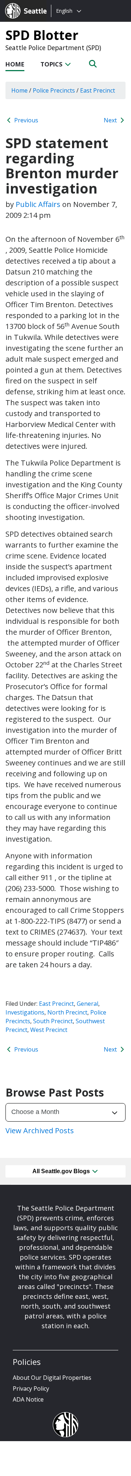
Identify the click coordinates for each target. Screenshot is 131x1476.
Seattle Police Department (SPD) (53, 47)
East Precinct (56, 1004)
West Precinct (48, 1030)
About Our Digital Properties (52, 1378)
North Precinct (67, 1012)
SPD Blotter (41, 35)
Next (111, 120)
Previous (25, 120)
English (64, 10)
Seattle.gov (20, 4)
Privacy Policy (31, 1388)
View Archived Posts (39, 1130)
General (87, 1004)
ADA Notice (28, 1399)
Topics (52, 64)
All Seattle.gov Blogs (61, 1171)
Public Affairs (38, 204)
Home (14, 64)
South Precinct (53, 1021)
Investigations (24, 1012)
